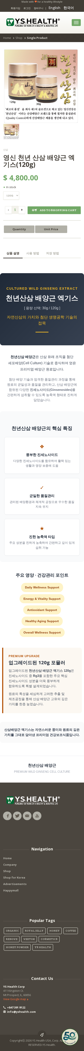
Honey (54, 930)
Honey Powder (17, 947)
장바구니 (38, 8)
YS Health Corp (14, 987)
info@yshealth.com (21, 1012)
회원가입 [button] (15, 8)
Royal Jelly (34, 930)
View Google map (15, 999)
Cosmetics (49, 939)
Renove (11, 939)
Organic (12, 930)
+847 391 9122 (15, 1007)
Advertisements (14, 884)
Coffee (70, 930)
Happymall (11, 890)
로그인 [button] (27, 8)
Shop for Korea (14, 877)
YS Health (42, 947)
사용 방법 (32, 253)
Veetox (29, 939)
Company (10, 865)
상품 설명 (12, 253)
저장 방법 (52, 253)
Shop (19, 38)
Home (7, 38)
